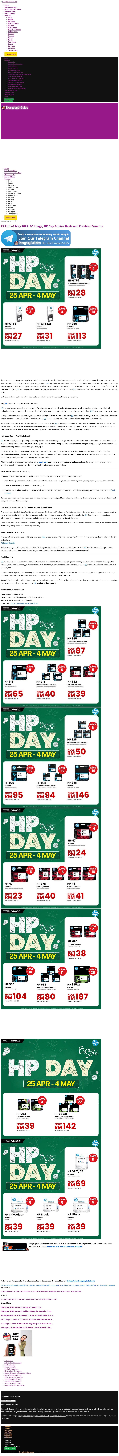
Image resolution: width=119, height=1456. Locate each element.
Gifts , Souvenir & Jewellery (16, 78)
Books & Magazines (14, 70)
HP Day (3, 1285)
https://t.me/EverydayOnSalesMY (81, 1281)
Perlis (10, 40)
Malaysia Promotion (20, 1412)
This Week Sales (9, 92)
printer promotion (69, 1285)
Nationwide (12, 28)
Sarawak (11, 46)
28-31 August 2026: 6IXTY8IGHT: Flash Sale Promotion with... (27, 1319)
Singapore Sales (24, 1416)
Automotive (11, 62)
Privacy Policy (9, 1444)
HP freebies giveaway (14, 1285)
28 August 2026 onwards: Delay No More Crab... (21, 1307)
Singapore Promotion (57, 1416)
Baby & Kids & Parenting (15, 64)
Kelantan (11, 22)
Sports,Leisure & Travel (15, 86)
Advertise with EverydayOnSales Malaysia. (64, 1246)
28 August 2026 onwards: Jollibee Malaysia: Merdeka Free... (26, 1311)
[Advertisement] (56, 125)
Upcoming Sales (9, 94)
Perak (10, 38)
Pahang (11, 34)
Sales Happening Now (10, 90)
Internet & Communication (16, 82)
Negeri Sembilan (14, 30)
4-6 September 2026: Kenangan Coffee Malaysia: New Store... (27, 1315)
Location (7, 15)
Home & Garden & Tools (15, 80)
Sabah (10, 44)
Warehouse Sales (10, 7)
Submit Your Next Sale (12, 1446)
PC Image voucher (55, 1285)
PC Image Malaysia (40, 1285)
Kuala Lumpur (13, 24)
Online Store (13, 32)
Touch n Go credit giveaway (104, 1285)
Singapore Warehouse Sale (39, 1416)
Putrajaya (12, 42)
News (6, 96)
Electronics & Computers (15, 72)
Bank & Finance (12, 66)
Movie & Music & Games (15, 84)
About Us (7, 1440)
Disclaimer (8, 1442)
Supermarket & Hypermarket (17, 88)
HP (47, 383)
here (7, 1418)
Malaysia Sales (9, 11)
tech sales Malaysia (85, 1285)
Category (7, 60)
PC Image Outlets (8, 543)
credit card (43, 462)
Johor (10, 17)
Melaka (11, 26)
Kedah (10, 20)
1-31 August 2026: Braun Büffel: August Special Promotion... (27, 1323)
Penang (11, 36)
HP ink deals (28, 1285)
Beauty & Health (13, 68)
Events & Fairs (9, 13)
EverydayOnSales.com (8, 1409)
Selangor (11, 48)
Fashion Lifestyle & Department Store (19, 74)
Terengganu (12, 50)
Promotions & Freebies (12, 9)
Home (6, 5)
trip (43, 537)
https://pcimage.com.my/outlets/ (24, 603)
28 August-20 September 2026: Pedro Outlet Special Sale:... (26, 1327)
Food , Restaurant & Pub (15, 76)
